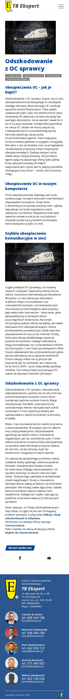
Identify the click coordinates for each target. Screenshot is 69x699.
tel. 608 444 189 (33, 633)
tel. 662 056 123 (33, 648)
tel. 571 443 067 (33, 663)
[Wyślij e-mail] (49, 558)
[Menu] (59, 6)
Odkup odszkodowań (33, 76)
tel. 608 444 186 (33, 617)
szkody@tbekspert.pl (32, 651)
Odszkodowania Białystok (17, 79)
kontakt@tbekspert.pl (33, 635)
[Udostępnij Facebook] (19, 558)
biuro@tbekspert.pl (31, 620)
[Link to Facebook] (61, 694)
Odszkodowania (53, 76)
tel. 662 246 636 (33, 678)
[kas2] (30, 37)
